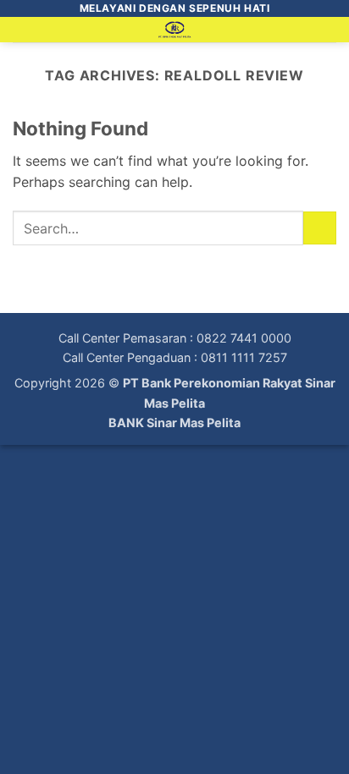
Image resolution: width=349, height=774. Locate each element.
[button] (23, 37)
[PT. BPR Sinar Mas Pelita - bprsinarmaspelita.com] (175, 29)
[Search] (330, 33)
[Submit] (319, 227)
